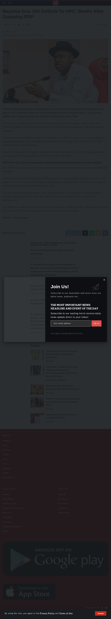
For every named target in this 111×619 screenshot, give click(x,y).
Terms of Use (66, 613)
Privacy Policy (47, 613)
